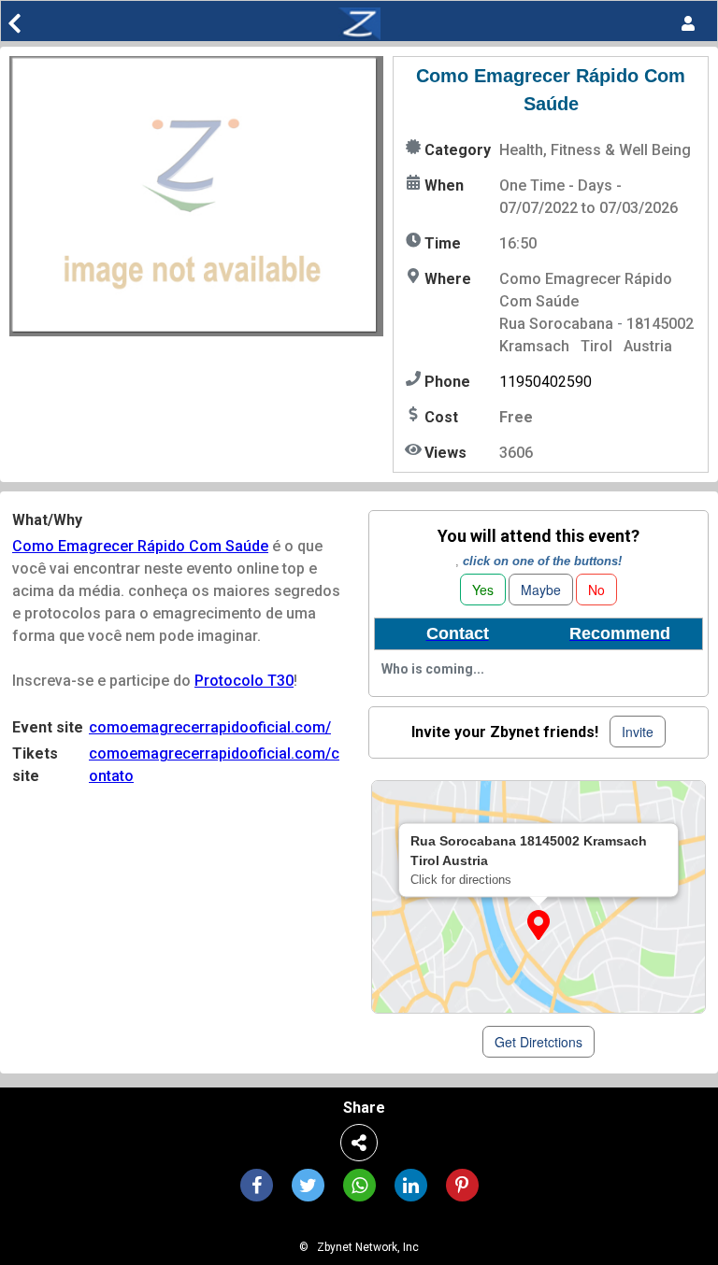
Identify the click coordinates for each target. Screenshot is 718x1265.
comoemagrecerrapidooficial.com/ (210, 727)
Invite (637, 731)
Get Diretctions (538, 1041)
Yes (483, 589)
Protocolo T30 (244, 680)
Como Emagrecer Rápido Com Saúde (140, 546)
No (596, 589)
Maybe (541, 589)
